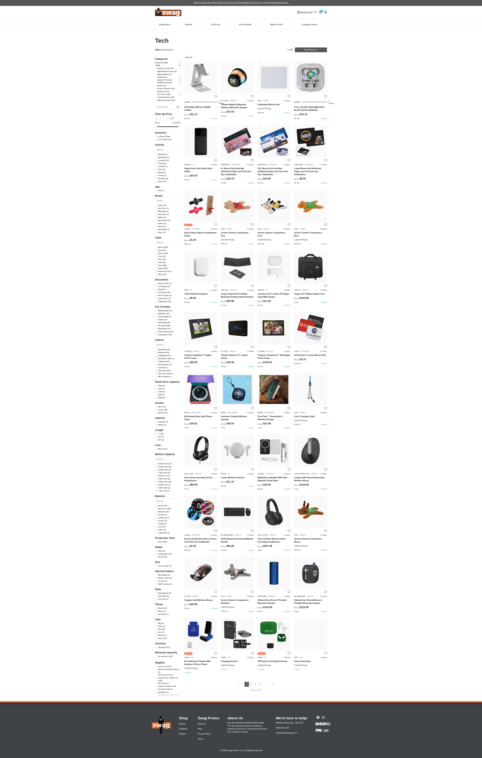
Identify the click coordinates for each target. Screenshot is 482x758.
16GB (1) (161, 386)
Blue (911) (162, 250)
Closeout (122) (164, 647)
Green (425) (163, 268)
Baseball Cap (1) (164, 593)
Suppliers (183, 729)
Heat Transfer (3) (165, 295)
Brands (188, 24)
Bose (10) (162, 232)
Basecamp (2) (163, 214)
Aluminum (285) (164, 509)
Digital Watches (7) (164, 74)
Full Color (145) (164, 292)
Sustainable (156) (165, 335)
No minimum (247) (165, 656)
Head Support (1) (165, 364)
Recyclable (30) (164, 323)
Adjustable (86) (164, 349)
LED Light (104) (164, 371)
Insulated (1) (163, 368)
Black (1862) (163, 247)
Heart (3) (161, 551)
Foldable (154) (164, 361)
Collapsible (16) (164, 355)
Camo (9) (162, 256)
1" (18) (160, 434)
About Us (202, 724)
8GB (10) (161, 398)
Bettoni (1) (162, 223)
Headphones (162, 77)
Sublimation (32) (164, 301)
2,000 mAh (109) (164, 467)
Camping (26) (163, 160)
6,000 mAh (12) (164, 488)
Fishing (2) (162, 163)
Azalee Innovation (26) (167, 686)
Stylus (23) (162, 638)
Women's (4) (163, 413)
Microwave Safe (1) (165, 374)
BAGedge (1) (163, 211)
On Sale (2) (162, 581)
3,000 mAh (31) (164, 473)
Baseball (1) (163, 154)
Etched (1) (162, 289)
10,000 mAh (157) (165, 464)
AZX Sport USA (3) (165, 689)
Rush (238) (162, 542)
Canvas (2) (162, 515)
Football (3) (162, 166)
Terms (200, 739)
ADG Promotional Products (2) (168, 670)
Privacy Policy (204, 734)
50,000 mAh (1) (164, 485)
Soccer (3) (162, 181)
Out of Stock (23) (165, 139)
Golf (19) (161, 169)
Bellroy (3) (162, 217)
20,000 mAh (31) (164, 470)
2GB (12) (161, 392)
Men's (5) (162, 407)
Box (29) (161, 629)
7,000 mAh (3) (163, 491)
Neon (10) (162, 274)
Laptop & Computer (165, 80)
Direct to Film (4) (164, 283)
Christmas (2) (163, 614)
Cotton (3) (162, 530)
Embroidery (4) (164, 286)
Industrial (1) (163, 422)
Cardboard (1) (163, 518)
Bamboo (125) (163, 512)
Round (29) (162, 557)
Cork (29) (162, 527)
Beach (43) (162, 608)
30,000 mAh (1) (164, 476)
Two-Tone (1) (163, 599)
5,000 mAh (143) (164, 482)
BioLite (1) (162, 226)
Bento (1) (161, 626)
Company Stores (310, 24)
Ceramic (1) (162, 521)
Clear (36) (162, 259)
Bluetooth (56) (163, 352)
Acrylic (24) (162, 506)
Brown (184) (163, 253)
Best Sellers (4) (164, 575)
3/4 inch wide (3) (164, 566)
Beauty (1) (162, 611)
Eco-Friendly (245, 24)
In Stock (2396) (164, 136)
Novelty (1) (162, 635)
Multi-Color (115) (164, 271)
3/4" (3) (161, 437)
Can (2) (161, 632)
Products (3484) (161, 63)
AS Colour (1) (163, 208)
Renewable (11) (164, 329)
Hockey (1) (162, 175)
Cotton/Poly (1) (164, 533)
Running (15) (163, 178)
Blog (200, 729)
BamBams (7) (163, 692)
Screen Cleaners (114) (166, 89)
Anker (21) (162, 205)
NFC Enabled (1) (164, 377)
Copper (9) (162, 524)
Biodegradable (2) (165, 311)
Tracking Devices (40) (165, 97)
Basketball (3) (163, 157)
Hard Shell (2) (163, 596)
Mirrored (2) (163, 449)
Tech (158, 65)
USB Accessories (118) (166, 100)
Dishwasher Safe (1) (166, 358)
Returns (182, 734)
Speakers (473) (163, 92)
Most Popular (310, 50)
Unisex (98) (162, 410)
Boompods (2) (163, 229)
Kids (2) (161, 190)
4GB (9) (161, 395)
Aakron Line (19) (164, 666)
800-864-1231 (306, 12)
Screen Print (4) (164, 298)
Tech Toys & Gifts (164, 94)
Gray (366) (162, 265)
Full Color (215, 24)
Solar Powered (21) (165, 332)
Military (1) (162, 425)
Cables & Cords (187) (165, 68)
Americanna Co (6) (165, 675)
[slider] (156, 126)
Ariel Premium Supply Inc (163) (168, 679)
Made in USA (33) (165, 578)
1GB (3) (161, 389)
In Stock (214, 119)
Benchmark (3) (164, 220)
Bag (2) (161, 623)
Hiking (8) (162, 172)
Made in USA (276, 24)
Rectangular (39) (164, 554)
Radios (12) (161, 86)
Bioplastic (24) (163, 314)
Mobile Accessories (164, 82)
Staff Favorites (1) (165, 584)
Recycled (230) (164, 326)
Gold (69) (162, 262)
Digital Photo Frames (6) (166, 71)
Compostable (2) (164, 317)
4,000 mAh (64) (164, 479)
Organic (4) (162, 320)
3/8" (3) (161, 440)
